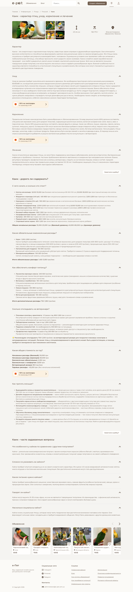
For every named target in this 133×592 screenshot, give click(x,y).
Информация (26, 11)
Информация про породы (80, 584)
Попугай (45, 11)
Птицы (36, 11)
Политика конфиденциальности (109, 573)
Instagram (47, 570)
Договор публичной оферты (108, 580)
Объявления (18, 524)
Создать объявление (97, 3)
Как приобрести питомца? (81, 580)
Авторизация (102, 570)
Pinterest (47, 573)
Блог (73, 573)
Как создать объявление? (80, 577)
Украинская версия (78, 570)
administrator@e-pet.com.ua (55, 587)
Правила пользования (106, 577)
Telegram (47, 577)
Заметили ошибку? (111, 172)
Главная (15, 11)
